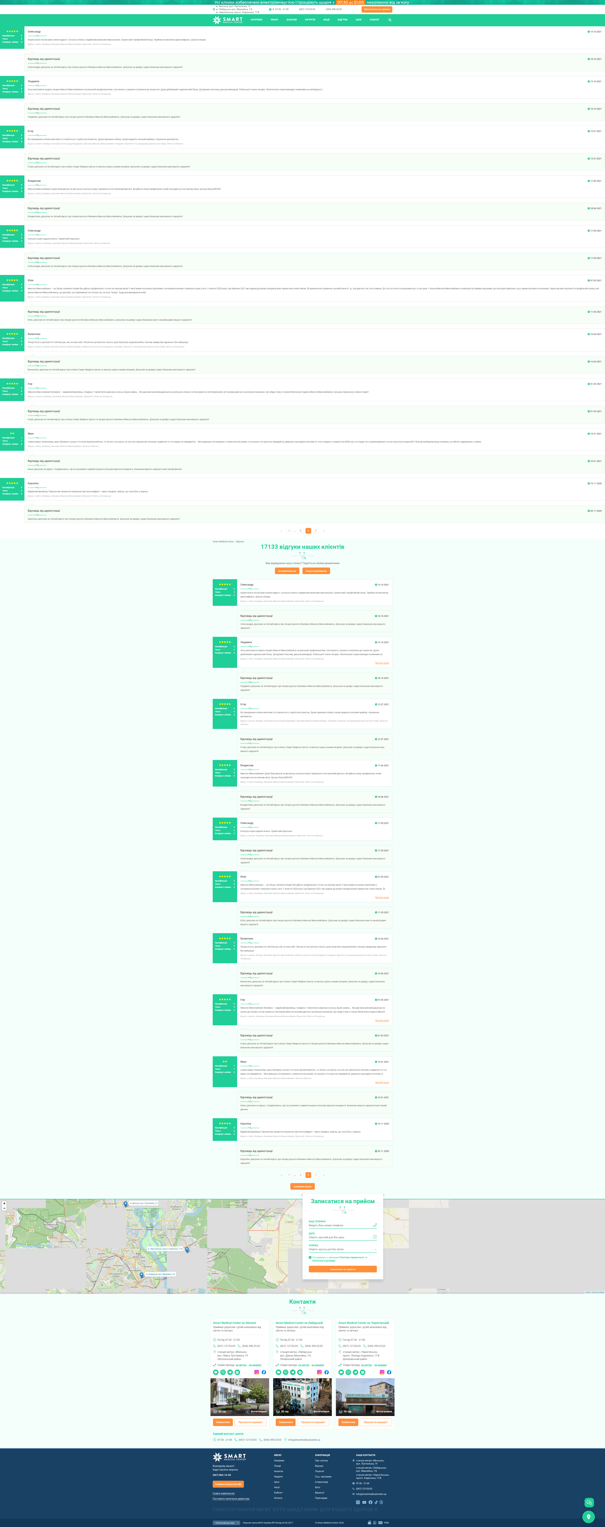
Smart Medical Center (223, 541)
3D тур (222, 1411)
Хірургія (310, 19)
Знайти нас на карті (588, 1517)
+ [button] (4, 1203)
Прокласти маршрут (251, 1422)
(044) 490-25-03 (334, 9)
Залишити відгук (287, 571)
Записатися (223, 1422)
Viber (222, 1371)
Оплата (278, 1498)
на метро (241, 1365)
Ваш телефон (317, 1221)
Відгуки (343, 19)
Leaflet (587, 1292)
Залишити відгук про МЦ (228, 1484)
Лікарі (274, 19)
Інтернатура (321, 1482)
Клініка (313, 1245)
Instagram (256, 1371)
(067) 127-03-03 (307, 9)
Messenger (237, 1371)
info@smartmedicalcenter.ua (304, 1439)
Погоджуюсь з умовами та (339, 1259)
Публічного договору (323, 1260)
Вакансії (319, 1492)
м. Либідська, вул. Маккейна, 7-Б (234, 9)
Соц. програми (323, 1476)
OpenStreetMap (598, 1292)
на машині (255, 1365)
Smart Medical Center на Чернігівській (363, 1322)
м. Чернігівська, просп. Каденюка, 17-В (237, 12)
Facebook (264, 1371)
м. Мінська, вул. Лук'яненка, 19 (233, 6)
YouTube (364, 1502)
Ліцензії (319, 1471)
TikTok (376, 1502)
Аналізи (291, 19)
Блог (317, 1487)
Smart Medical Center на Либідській (299, 1322)
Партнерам (321, 1498)
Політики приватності (352, 1257)
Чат (215, 1371)
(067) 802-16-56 (222, 1475)
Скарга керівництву (316, 571)
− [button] (4, 1208)
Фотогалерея (259, 1411)
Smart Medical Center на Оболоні (234, 1322)
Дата (312, 1233)
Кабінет (374, 19)
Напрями (256, 19)
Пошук (390, 19)
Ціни (359, 19)
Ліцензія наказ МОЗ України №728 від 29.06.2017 (268, 1522)
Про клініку (321, 1460)
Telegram (230, 1371)
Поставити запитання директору (231, 1498)
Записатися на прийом (377, 9)
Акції (326, 19)
